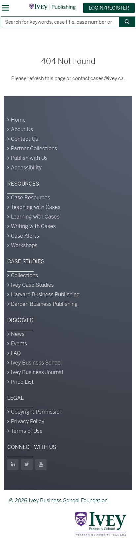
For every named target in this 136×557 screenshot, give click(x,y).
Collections (24, 275)
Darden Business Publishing (44, 304)
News (17, 334)
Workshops (24, 245)
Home (18, 119)
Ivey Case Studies (32, 284)
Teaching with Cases (35, 207)
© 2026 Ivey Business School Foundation (58, 500)
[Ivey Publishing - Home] (52, 7)
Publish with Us (29, 158)
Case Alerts (25, 235)
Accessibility (26, 167)
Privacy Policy (27, 421)
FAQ (16, 353)
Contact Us (24, 138)
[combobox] (57, 22)
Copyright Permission (36, 411)
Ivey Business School (36, 362)
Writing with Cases (33, 226)
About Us (22, 129)
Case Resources (30, 197)
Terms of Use (27, 430)
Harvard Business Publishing (45, 294)
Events (19, 343)
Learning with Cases (35, 216)
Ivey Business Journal (37, 372)
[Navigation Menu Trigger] (5, 8)
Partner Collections (34, 148)
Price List (22, 381)
